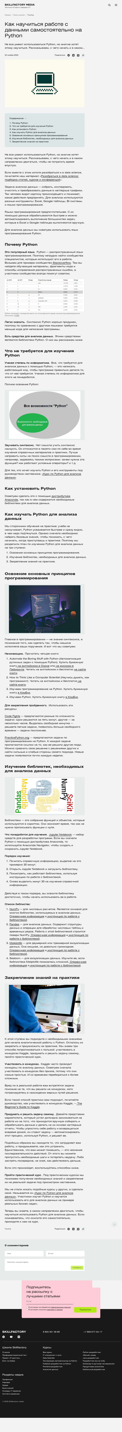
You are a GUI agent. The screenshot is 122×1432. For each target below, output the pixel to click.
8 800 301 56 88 (51, 1332)
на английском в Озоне (33, 666)
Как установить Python (24, 129)
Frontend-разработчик (52, 1366)
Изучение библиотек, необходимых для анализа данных (42, 139)
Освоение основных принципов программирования (39, 135)
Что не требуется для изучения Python (32, 126)
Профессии (7, 1379)
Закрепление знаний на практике (30, 142)
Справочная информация (27, 916)
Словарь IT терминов (11, 1391)
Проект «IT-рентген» (11, 1358)
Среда (5, 1385)
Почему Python (20, 123)
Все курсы (47, 1352)
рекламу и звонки (55, 1309)
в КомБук (24, 693)
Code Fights (12, 716)
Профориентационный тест (14, 1355)
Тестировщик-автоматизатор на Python (60, 1361)
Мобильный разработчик (94, 1369)
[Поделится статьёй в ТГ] (68, 55)
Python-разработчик (92, 1352)
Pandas (14, 924)
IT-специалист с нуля (52, 1355)
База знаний (7, 1388)
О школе (6, 1352)
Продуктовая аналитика (93, 1366)
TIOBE (16, 315)
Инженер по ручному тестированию (98, 1364)
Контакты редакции (11, 1394)
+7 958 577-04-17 (92, 1332)
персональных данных (61, 1307)
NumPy (14, 909)
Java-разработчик (91, 1358)
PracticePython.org (17, 738)
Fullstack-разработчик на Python (57, 1364)
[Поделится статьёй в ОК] (78, 55)
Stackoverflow (61, 263)
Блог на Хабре (8, 1361)
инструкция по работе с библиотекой (55, 965)
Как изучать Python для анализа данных (34, 132)
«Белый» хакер (89, 1355)
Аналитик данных (50, 1369)
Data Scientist (49, 1358)
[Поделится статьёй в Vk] (73, 55)
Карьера (6, 1382)
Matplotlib (16, 943)
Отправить (77, 1267)
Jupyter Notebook (60, 835)
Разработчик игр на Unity (94, 1361)
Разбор (8, 1229)
